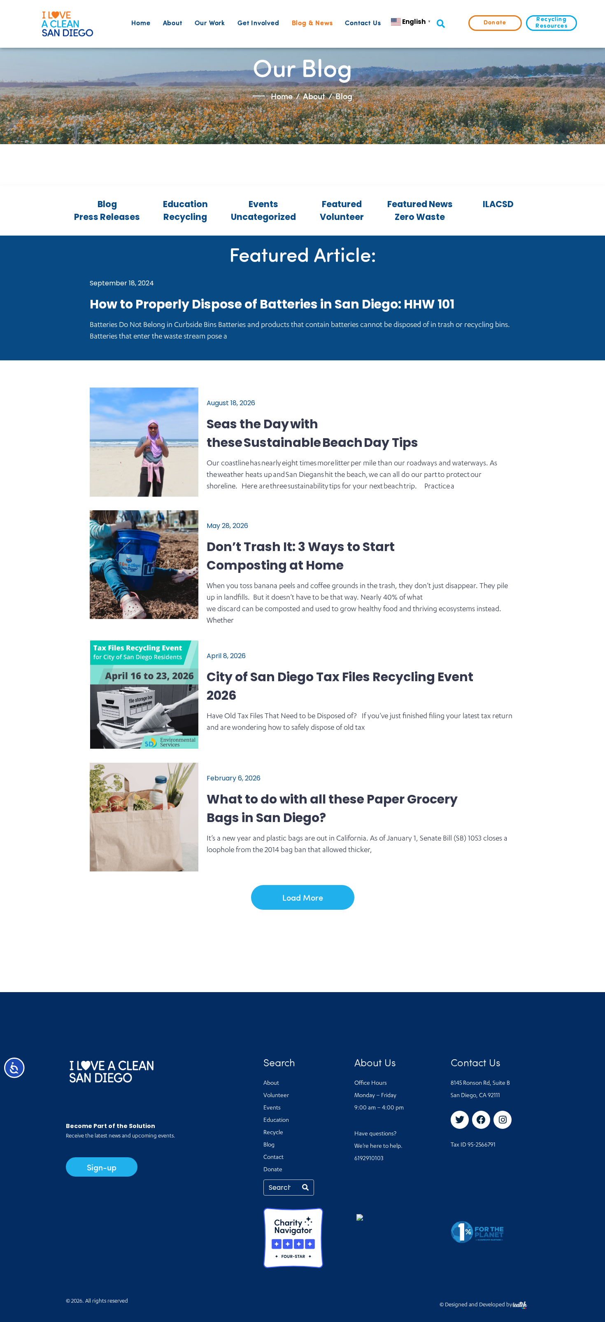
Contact (273, 1157)
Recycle (273, 1133)
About (172, 23)
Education (185, 204)
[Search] (305, 1187)
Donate (272, 1170)
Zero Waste (420, 217)
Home (140, 23)
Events (263, 204)
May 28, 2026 (227, 525)
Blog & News (312, 23)
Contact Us (363, 23)
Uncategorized (263, 217)
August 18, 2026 (231, 403)
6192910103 (368, 1159)
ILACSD (498, 204)
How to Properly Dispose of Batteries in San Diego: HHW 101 (272, 304)
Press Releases (107, 217)
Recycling (185, 217)
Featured (342, 204)
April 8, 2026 (226, 656)
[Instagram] (502, 1120)
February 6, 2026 (234, 778)
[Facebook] (481, 1120)
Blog (107, 204)
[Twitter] (460, 1120)
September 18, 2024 (122, 283)
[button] (440, 24)
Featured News (420, 204)
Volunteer (342, 217)
